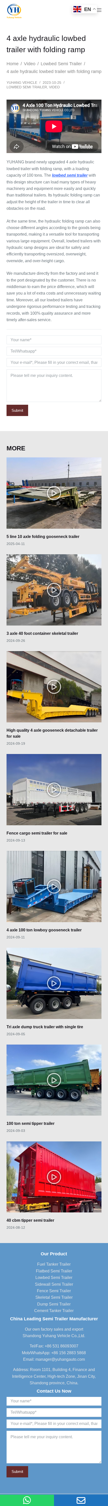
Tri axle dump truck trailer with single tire (45, 1027)
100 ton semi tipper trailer (31, 1123)
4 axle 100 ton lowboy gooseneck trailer (44, 930)
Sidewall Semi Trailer (54, 1284)
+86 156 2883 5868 (68, 1353)
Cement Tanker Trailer (54, 1311)
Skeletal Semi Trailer (54, 1297)
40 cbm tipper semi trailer (30, 1220)
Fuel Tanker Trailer (54, 1264)
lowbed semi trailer (70, 175)
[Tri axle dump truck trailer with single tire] (54, 983)
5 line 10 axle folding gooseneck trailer (43, 536)
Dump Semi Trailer (54, 1304)
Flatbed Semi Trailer (54, 1271)
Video (54, 87)
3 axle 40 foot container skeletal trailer (42, 633)
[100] (27, 1500)
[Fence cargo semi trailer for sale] (54, 789)
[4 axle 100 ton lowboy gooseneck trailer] (54, 886)
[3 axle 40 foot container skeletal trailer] (54, 590)
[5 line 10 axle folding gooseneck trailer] (54, 493)
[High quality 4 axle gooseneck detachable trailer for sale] (54, 686)
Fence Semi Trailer (54, 1291)
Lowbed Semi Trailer (27, 87)
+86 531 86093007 (61, 1346)
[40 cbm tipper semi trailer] (54, 1177)
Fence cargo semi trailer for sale (37, 833)
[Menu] (99, 10)
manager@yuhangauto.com (60, 1359)
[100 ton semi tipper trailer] (54, 1080)
